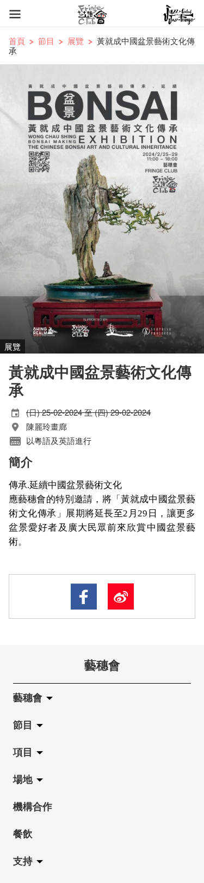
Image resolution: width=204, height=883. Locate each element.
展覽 (75, 40)
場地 (24, 779)
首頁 (17, 40)
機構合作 (32, 806)
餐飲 (23, 833)
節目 (46, 40)
